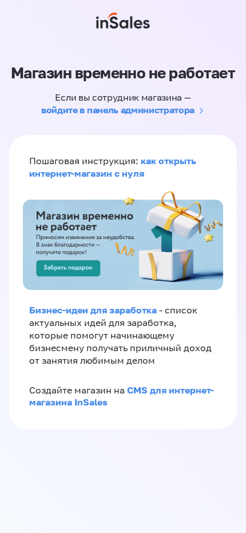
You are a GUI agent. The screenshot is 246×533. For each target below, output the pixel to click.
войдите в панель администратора (118, 110)
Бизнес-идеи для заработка (93, 310)
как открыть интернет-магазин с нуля (112, 167)
